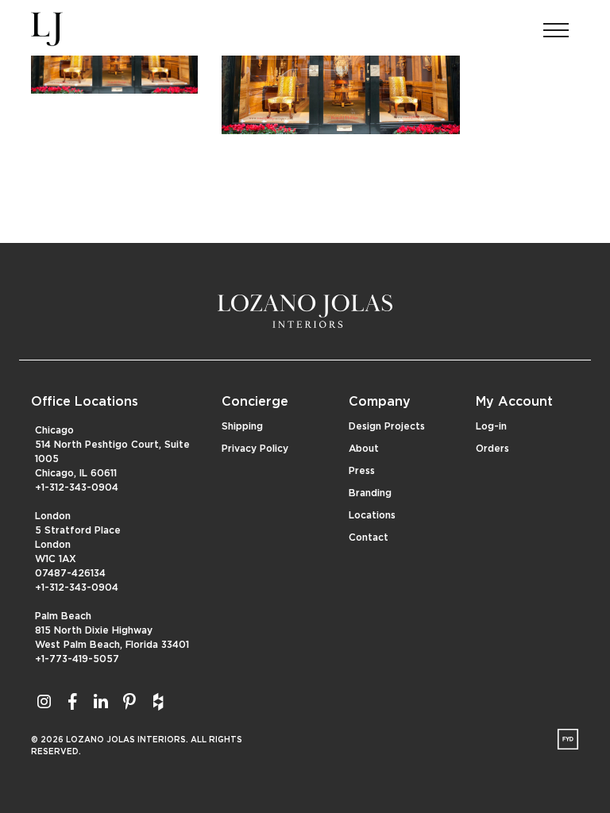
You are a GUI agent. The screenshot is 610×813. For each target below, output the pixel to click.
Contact (368, 537)
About (364, 448)
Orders (492, 448)
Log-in (491, 426)
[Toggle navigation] (556, 25)
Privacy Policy (255, 448)
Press (362, 471)
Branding (370, 493)
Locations (372, 515)
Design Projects (387, 426)
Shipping (242, 426)
